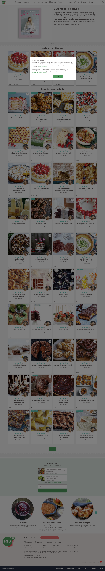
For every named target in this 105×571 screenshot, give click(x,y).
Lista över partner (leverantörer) (39, 72)
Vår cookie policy (43, 66)
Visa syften (47, 76)
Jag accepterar (58, 76)
